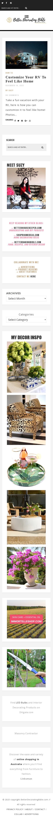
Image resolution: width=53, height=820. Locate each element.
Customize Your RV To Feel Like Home (26, 79)
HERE (33, 276)
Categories (26, 314)
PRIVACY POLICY (15, 809)
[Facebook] (8, 2)
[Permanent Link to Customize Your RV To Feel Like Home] (27, 68)
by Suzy (9, 90)
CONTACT (40, 809)
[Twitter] (4, 2)
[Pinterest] (12, 2)
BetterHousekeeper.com (28, 227)
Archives (13, 293)
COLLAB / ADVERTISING (26, 814)
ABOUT (29, 809)
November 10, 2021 (15, 85)
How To (9, 73)
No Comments (12, 95)
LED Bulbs (22, 702)
